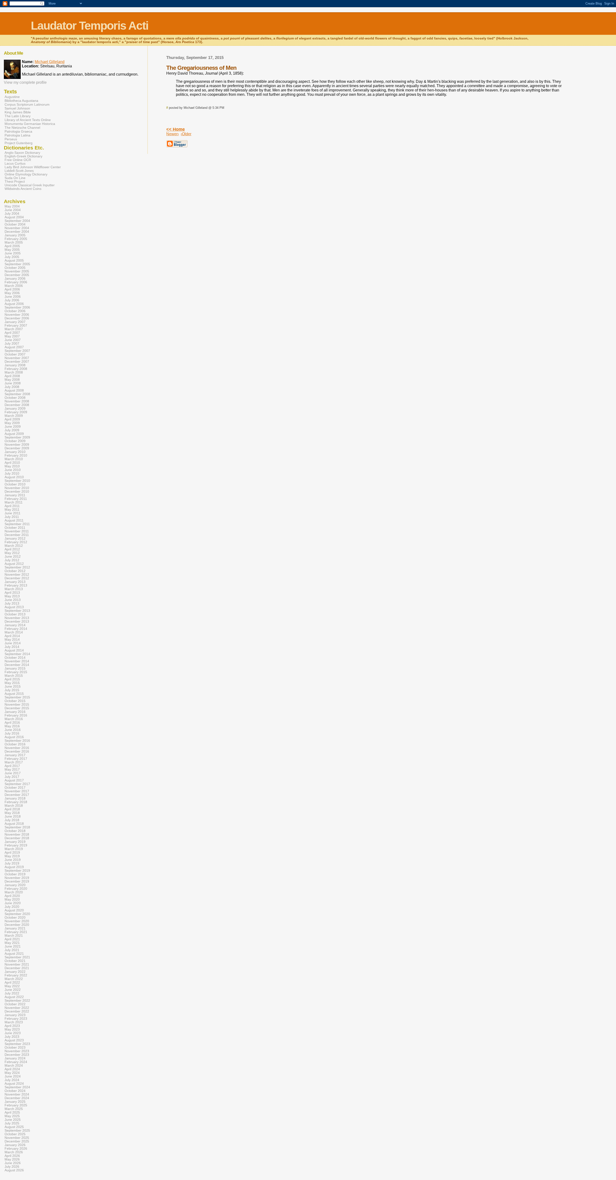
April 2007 (12, 333)
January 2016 (15, 712)
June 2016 (13, 730)
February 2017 (16, 759)
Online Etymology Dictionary (26, 174)
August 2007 (14, 347)
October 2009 (15, 441)
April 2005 (12, 246)
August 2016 (14, 737)
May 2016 (12, 726)
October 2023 (15, 1047)
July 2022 (12, 993)
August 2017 (14, 780)
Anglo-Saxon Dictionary (22, 153)
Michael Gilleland (49, 62)
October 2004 (15, 224)
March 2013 (14, 589)
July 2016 (12, 733)
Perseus (11, 139)
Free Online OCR (18, 160)
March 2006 (14, 286)
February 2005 (16, 239)
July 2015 (12, 690)
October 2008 (15, 398)
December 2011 (17, 535)
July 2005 (12, 257)
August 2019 (14, 867)
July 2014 (12, 647)
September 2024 (17, 1087)
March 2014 (14, 632)
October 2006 (15, 311)
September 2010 (17, 481)
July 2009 (12, 430)
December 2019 (17, 881)
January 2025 (15, 1101)
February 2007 (16, 325)
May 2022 (12, 986)
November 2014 (17, 661)
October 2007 (15, 354)
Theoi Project (15, 181)
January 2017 (15, 755)
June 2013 (13, 600)
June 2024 (13, 1076)
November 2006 (17, 314)
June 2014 (13, 643)
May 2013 (12, 596)
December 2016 (17, 751)
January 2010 (15, 452)
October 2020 (15, 917)
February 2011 (16, 499)
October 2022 (15, 1004)
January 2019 (15, 842)
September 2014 (17, 654)
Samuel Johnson (17, 108)
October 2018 (15, 831)
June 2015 (13, 686)
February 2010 (16, 455)
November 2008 (17, 401)
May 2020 (12, 899)
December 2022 (17, 1011)
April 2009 (12, 419)
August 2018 (14, 823)
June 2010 (13, 470)
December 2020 (17, 925)
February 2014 (16, 629)
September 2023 (17, 1044)
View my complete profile (25, 82)
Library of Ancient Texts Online (28, 120)
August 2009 (14, 434)
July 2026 (12, 1166)
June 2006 (13, 296)
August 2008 (14, 390)
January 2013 (15, 582)
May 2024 (12, 1073)
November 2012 (17, 574)
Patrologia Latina (17, 135)
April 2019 (12, 852)
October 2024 (15, 1091)
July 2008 (12, 387)
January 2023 (15, 1015)
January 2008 (15, 365)
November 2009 (17, 444)
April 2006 (12, 289)
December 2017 (17, 795)
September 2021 (17, 957)
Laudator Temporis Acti (89, 25)
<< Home (175, 129)
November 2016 (17, 748)
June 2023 (13, 1033)
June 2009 (13, 426)
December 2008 (17, 405)
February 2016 (16, 715)
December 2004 (17, 231)
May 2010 (12, 466)
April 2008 (12, 376)
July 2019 (12, 863)
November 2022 (17, 1008)
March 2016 (14, 719)
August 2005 (14, 260)
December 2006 (17, 318)
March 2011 (14, 502)
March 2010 (14, 459)
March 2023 (14, 1022)
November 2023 (17, 1051)
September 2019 (17, 870)
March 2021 (14, 935)
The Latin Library (18, 116)
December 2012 (17, 578)
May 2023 (12, 1029)
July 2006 (12, 300)
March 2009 (14, 416)
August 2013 (14, 607)
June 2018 (13, 816)
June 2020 (13, 903)
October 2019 (15, 874)
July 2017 (12, 777)
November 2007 (17, 358)
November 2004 (17, 228)
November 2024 (17, 1094)
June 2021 (13, 946)
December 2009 (17, 448)
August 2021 (14, 953)
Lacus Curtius (15, 163)
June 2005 (13, 253)
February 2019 (16, 845)
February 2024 (16, 1062)
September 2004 (17, 221)
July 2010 (12, 473)
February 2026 (16, 1148)
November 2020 (17, 921)
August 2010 (14, 477)
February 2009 (16, 412)
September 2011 (17, 524)
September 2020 (17, 914)
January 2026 (15, 1145)
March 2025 (14, 1109)
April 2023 (12, 1026)
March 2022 (14, 979)
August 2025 (14, 1127)
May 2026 (12, 1159)
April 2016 (12, 722)
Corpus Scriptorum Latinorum (27, 104)
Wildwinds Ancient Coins (23, 189)
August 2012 (14, 564)
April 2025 (12, 1112)
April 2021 (12, 939)
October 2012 (15, 571)
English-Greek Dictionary (23, 156)
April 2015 (12, 679)
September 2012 (17, 567)
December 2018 (17, 838)
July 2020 (12, 907)
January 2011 (15, 495)
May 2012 (12, 553)
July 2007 (12, 343)
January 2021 (15, 928)
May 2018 (12, 813)
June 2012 (13, 556)
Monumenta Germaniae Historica (30, 124)
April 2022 (12, 982)
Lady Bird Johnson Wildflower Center (33, 167)
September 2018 (17, 827)
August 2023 (14, 1040)
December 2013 (17, 621)
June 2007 (13, 340)
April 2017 (12, 766)
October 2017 (15, 787)
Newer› (172, 134)
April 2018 (12, 809)
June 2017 (13, 773)
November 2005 (17, 271)
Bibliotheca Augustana (21, 101)
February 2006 (16, 282)
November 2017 (17, 791)
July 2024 (12, 1080)
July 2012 (12, 560)
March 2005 (14, 242)
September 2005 (17, 264)
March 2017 (14, 762)
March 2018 (14, 805)
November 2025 (17, 1138)
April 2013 (12, 592)
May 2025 (12, 1116)
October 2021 (15, 961)
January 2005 (15, 235)
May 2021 (12, 943)
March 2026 (14, 1152)
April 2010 (12, 462)
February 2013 (16, 585)
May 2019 (12, 856)
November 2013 (17, 618)
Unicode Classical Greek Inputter (30, 185)
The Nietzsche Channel (22, 127)
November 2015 (17, 704)
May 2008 (12, 379)
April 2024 (12, 1069)
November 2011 (17, 531)
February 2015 (16, 672)
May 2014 (12, 639)
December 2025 (17, 1141)
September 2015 (17, 697)
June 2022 (13, 990)
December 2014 (17, 665)
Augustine (12, 97)
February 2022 (16, 975)
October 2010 (15, 484)
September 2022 (17, 1000)
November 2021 (17, 964)
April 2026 (12, 1156)
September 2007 (17, 351)
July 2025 (12, 1123)
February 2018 (16, 802)
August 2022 (14, 997)
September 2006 (17, 307)
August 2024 (14, 1083)
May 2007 (12, 336)
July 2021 (12, 950)
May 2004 (12, 206)
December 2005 (17, 275)
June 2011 (12, 513)
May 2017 (12, 769)
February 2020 (16, 888)
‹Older (186, 134)
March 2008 (14, 372)
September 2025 (17, 1130)
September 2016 (17, 740)
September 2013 (17, 611)
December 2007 (17, 361)
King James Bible (18, 112)
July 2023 (12, 1036)
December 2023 (17, 1055)
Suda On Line (15, 178)
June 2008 (13, 383)
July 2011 (12, 517)
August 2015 (14, 694)
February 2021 (16, 932)
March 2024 (14, 1065)
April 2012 (12, 549)
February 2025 (16, 1105)
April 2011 (12, 506)
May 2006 (12, 293)
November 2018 (17, 834)
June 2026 (13, 1163)
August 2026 (14, 1170)
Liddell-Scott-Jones (19, 171)
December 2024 (17, 1098)
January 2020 (15, 885)
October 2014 (15, 657)
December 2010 (17, 491)
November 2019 (17, 878)
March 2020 (14, 892)
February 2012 (16, 542)
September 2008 (17, 394)
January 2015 (15, 668)
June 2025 (13, 1120)
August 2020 (14, 910)
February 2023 (16, 1018)
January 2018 (15, 798)
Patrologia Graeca (18, 131)
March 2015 (14, 675)
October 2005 (15, 268)
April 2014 (12, 636)
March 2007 (14, 329)
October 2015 (15, 701)
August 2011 (14, 520)
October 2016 (15, 744)
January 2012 (15, 538)
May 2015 (12, 683)
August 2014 (14, 650)
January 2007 (15, 322)
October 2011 (15, 527)
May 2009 (12, 423)
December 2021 (17, 968)
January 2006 (15, 278)
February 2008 (16, 369)
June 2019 (13, 860)
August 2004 (14, 217)
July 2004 (12, 213)
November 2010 (17, 488)
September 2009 (17, 437)
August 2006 (14, 304)
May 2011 (12, 509)
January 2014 (15, 625)
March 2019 (14, 849)
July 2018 (12, 820)
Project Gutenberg (18, 143)
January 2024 (15, 1058)
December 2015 (17, 708)
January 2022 (15, 972)
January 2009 (15, 408)
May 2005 (12, 249)
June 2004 (13, 210)
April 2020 (12, 896)
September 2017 (17, 784)
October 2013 (15, 614)
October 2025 (15, 1134)
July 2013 (12, 603)
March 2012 (14, 546)
